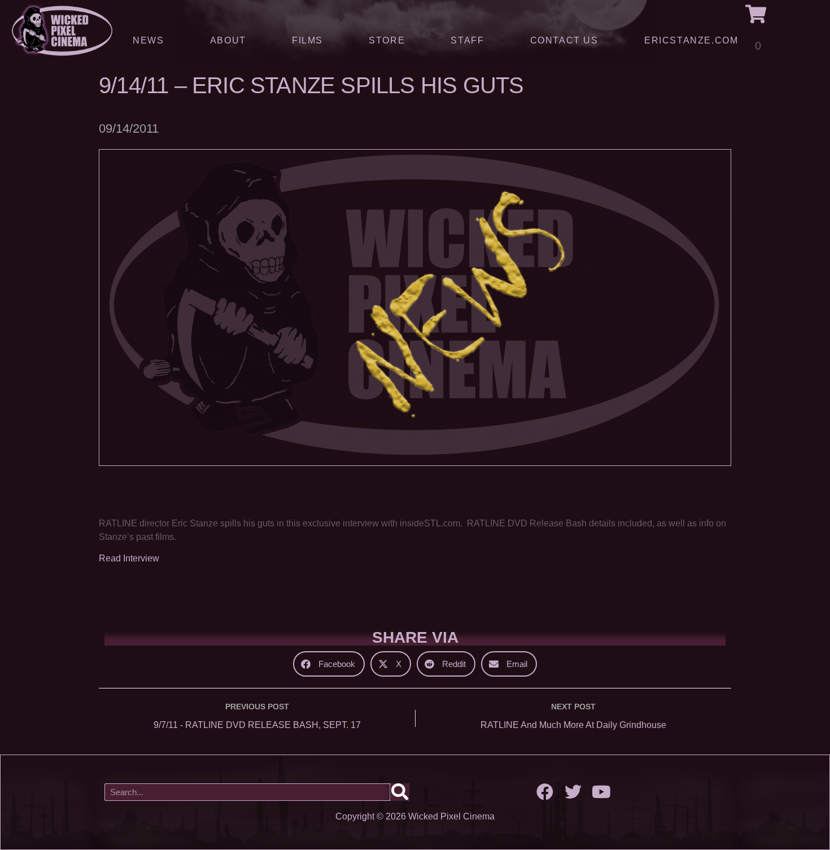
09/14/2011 (129, 128)
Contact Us (564, 40)
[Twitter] (573, 791)
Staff (467, 40)
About (228, 40)
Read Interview (129, 558)
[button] (329, 664)
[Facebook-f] (544, 791)
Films (307, 40)
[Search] (399, 792)
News (148, 40)
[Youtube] (601, 791)
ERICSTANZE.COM (691, 40)
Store (387, 40)
